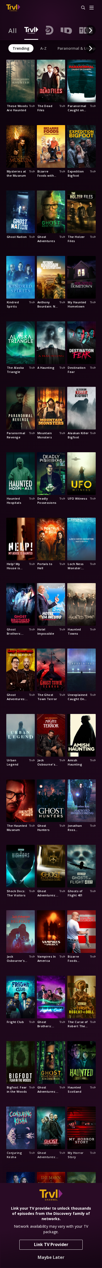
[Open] (91, 8)
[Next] (90, 30)
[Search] (81, 7)
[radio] (12, 30)
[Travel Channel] (13, 7)
